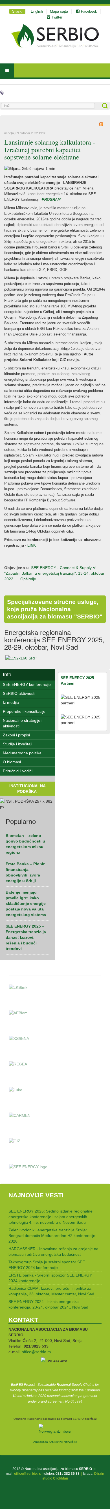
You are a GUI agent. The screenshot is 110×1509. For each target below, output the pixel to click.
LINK (31, 545)
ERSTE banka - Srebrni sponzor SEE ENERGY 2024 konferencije (50, 1278)
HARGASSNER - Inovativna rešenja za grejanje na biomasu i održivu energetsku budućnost (53, 1252)
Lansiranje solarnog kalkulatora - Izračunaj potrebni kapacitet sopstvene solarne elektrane (49, 149)
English (37, 11)
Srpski (17, 11)
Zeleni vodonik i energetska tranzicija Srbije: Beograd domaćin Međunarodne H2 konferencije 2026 (51, 1235)
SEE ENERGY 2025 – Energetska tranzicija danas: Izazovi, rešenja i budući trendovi (26, 937)
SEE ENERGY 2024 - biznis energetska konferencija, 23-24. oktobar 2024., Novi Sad (48, 1304)
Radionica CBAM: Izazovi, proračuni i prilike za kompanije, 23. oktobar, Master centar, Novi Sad (51, 1291)
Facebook (89, 11)
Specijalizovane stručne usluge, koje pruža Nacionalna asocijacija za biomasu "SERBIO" (54, 609)
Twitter (57, 17)
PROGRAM (52, 199)
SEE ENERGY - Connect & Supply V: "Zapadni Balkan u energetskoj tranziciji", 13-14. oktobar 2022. (54, 573)
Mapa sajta (59, 11)
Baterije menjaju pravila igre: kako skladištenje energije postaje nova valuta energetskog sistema (26, 903)
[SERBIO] (55, 36)
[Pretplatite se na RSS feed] (101, 124)
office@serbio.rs (36, 1352)
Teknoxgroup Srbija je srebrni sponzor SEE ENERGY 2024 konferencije (46, 1265)
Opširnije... (29, 579)
